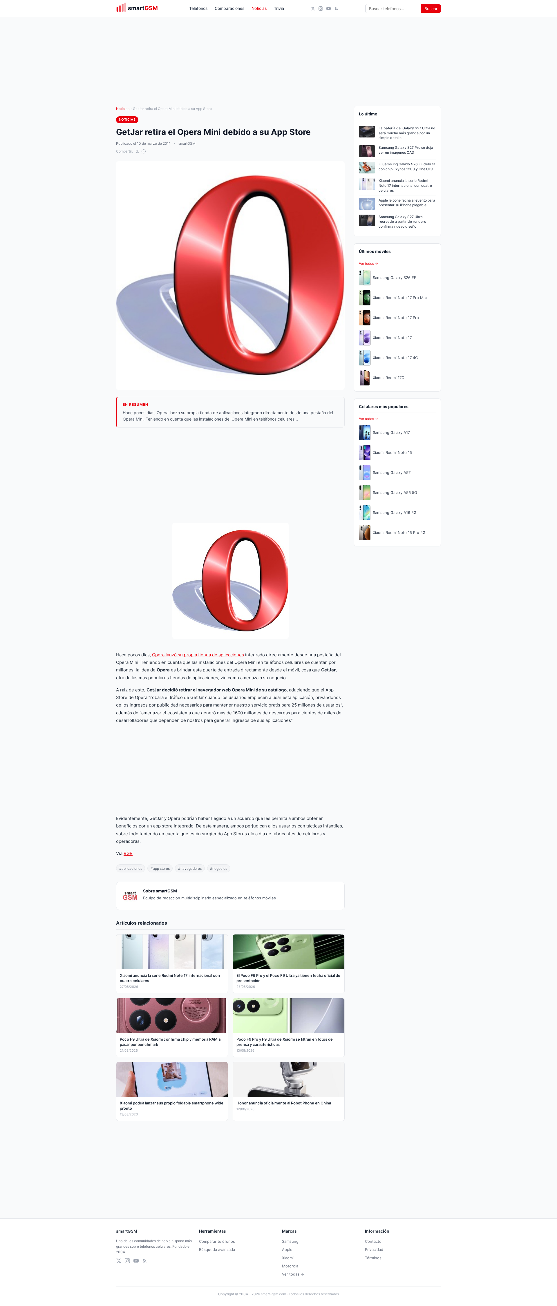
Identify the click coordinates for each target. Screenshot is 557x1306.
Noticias (259, 8)
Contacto (373, 1241)
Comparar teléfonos (217, 1241)
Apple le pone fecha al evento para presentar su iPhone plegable (407, 202)
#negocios (218, 868)
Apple (287, 1249)
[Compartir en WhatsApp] (144, 151)
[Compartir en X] (137, 151)
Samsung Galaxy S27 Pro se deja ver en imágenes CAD (406, 150)
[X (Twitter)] (313, 8)
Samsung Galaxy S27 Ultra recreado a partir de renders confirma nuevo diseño (402, 222)
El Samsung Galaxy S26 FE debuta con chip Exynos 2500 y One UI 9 (407, 166)
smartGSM (187, 143)
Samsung (290, 1241)
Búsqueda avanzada (217, 1249)
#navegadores (190, 868)
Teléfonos (198, 8)
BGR (128, 853)
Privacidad (374, 1249)
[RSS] (336, 8)
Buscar (430, 8)
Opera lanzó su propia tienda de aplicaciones (198, 654)
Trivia (279, 8)
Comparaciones (230, 8)
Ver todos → (368, 263)
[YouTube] (328, 8)
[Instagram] (321, 8)
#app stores (160, 868)
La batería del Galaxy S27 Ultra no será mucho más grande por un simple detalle (407, 133)
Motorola (290, 1266)
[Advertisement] (230, 475)
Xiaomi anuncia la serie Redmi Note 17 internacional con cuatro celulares (405, 185)
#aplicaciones (130, 868)
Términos (373, 1258)
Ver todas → (293, 1274)
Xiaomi (288, 1258)
